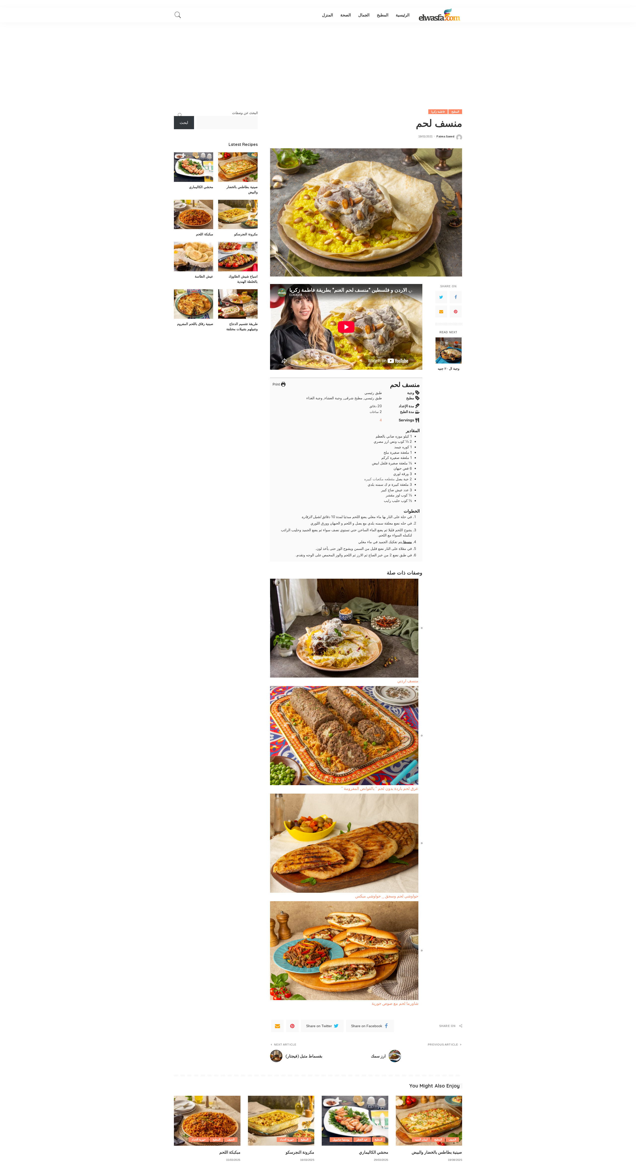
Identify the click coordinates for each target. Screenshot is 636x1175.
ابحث (184, 123)
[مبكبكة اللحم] (193, 214)
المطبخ (455, 111)
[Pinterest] (456, 312)
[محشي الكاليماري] (193, 167)
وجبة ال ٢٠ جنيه (448, 368)
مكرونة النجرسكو (246, 234)
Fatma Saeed (445, 136)
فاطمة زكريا (438, 111)
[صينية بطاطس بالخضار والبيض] (237, 167)
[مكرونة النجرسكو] (237, 214)
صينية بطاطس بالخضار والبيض (437, 1152)
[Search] (178, 14)
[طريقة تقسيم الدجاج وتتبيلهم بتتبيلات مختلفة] (237, 304)
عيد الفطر (362, 1139)
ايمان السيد (421, 1139)
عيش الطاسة (204, 276)
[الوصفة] (439, 14)
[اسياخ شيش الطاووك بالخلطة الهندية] (237, 256)
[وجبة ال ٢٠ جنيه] (449, 350)
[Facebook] (456, 297)
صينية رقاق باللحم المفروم (195, 324)
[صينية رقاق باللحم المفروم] (193, 304)
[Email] (441, 312)
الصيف (452, 1139)
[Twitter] (441, 297)
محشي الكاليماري (201, 187)
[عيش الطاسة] (193, 256)
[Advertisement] (318, 59)
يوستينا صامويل (341, 1139)
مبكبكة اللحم (204, 234)
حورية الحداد (287, 1139)
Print (277, 384)
